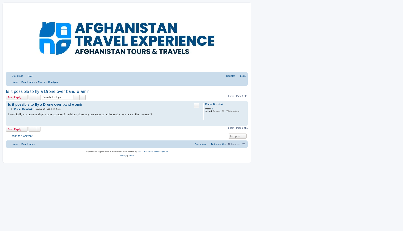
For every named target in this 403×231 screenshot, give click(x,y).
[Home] (25, 13)
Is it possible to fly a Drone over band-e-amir (47, 91)
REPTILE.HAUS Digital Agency (153, 152)
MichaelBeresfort (214, 104)
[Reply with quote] (196, 105)
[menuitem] (28, 75)
